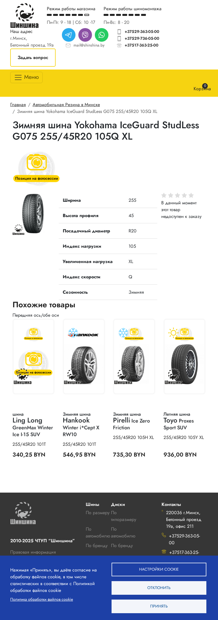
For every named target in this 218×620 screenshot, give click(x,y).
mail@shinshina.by (89, 45)
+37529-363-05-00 (142, 31)
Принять (159, 606)
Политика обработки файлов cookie (41, 599)
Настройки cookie (159, 569)
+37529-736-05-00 (142, 38)
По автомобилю (98, 532)
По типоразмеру (123, 516)
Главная (18, 104)
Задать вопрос (33, 57)
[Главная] (24, 15)
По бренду (122, 545)
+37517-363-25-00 (141, 45)
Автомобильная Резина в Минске (66, 104)
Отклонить (159, 587)
